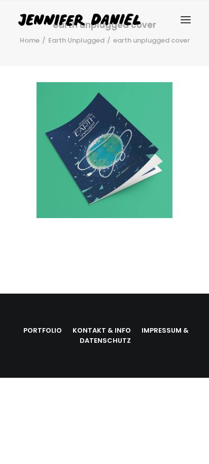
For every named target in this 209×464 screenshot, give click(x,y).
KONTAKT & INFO (102, 330)
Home (30, 40)
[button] (185, 20)
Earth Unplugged (76, 40)
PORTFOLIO (42, 330)
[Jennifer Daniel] (101, 20)
